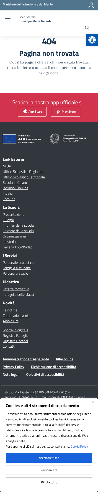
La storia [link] (9, 241)
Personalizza (49, 470)
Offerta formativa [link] (16, 289)
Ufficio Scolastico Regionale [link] (23, 171)
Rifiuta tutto (49, 482)
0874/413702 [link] (27, 397)
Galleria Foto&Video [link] (17, 247)
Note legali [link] (11, 374)
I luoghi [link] (8, 220)
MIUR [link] (7, 166)
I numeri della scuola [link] (18, 225)
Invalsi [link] (8, 193)
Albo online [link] (64, 359)
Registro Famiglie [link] (15, 335)
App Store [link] (35, 111)
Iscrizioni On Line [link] (15, 188)
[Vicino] (93, 402)
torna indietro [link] (19, 67)
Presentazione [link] (13, 214)
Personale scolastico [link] (18, 262)
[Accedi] (91, 5)
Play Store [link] (68, 111)
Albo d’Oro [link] (10, 321)
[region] (49, 445)
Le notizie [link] (10, 310)
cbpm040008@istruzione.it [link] (67, 397)
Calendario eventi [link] (16, 315)
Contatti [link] (9, 346)
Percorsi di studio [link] (15, 273)
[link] (92, 40)
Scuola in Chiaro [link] (15, 182)
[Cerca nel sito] (87, 28)
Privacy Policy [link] (13, 366)
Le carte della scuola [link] (18, 230)
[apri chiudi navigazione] (7, 19)
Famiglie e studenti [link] (17, 268)
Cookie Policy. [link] (79, 446)
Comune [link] (9, 198)
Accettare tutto (49, 457)
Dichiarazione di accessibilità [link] (53, 366)
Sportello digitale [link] (15, 330)
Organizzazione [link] (14, 236)
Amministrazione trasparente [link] (26, 359)
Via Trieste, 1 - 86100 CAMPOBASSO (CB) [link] (43, 392)
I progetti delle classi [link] (18, 294)
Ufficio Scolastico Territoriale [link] (24, 177)
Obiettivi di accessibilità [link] (45, 374)
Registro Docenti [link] (15, 341)
